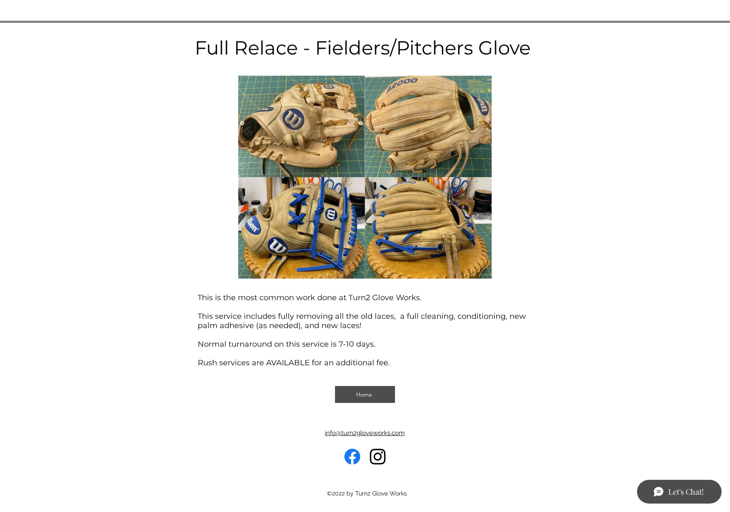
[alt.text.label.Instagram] (377, 456)
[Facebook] (352, 456)
